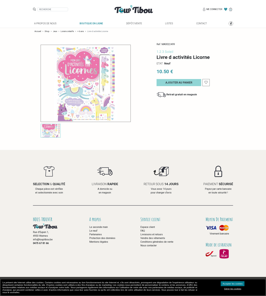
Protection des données (102, 238)
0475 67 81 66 (41, 243)
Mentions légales (98, 241)
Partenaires (95, 234)
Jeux (55, 31)
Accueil (37, 31)
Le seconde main (98, 227)
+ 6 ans (80, 31)
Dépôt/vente (134, 23)
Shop (47, 31)
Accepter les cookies (233, 283)
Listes (169, 23)
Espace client (147, 227)
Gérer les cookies (232, 289)
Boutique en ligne (91, 23)
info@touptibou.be (43, 239)
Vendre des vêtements (152, 238)
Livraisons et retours (151, 234)
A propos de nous (45, 23)
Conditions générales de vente (156, 241)
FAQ (142, 230)
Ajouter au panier (178, 82)
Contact (201, 23)
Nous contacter (148, 245)
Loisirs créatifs (67, 31)
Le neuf (93, 230)
